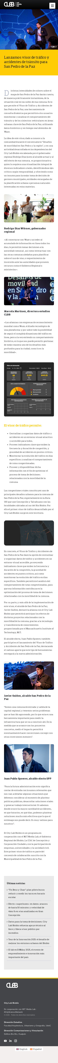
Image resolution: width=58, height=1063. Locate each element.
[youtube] (5, 1041)
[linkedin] (10, 1041)
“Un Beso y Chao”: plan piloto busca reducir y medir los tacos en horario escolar (26, 894)
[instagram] (15, 1041)
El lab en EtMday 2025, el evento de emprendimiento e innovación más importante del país (26, 953)
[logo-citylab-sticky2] (13, 3)
